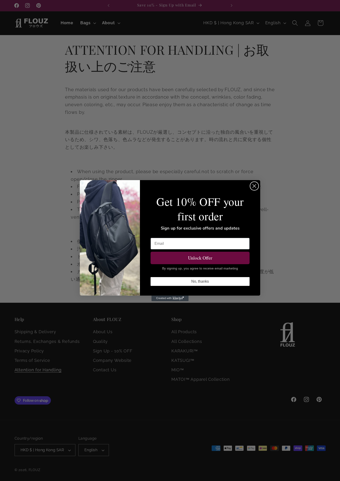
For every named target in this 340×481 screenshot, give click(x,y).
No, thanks (200, 281)
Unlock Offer (200, 258)
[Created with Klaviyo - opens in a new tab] (170, 298)
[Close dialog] (254, 186)
